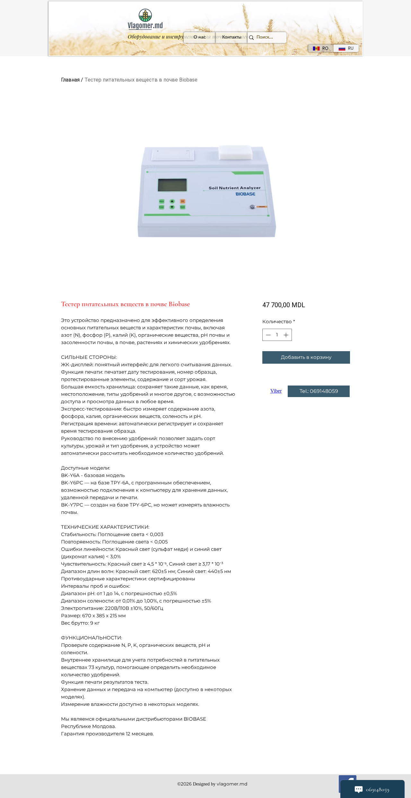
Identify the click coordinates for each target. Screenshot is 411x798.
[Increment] (286, 335)
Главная (70, 80)
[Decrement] (267, 335)
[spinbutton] (277, 335)
